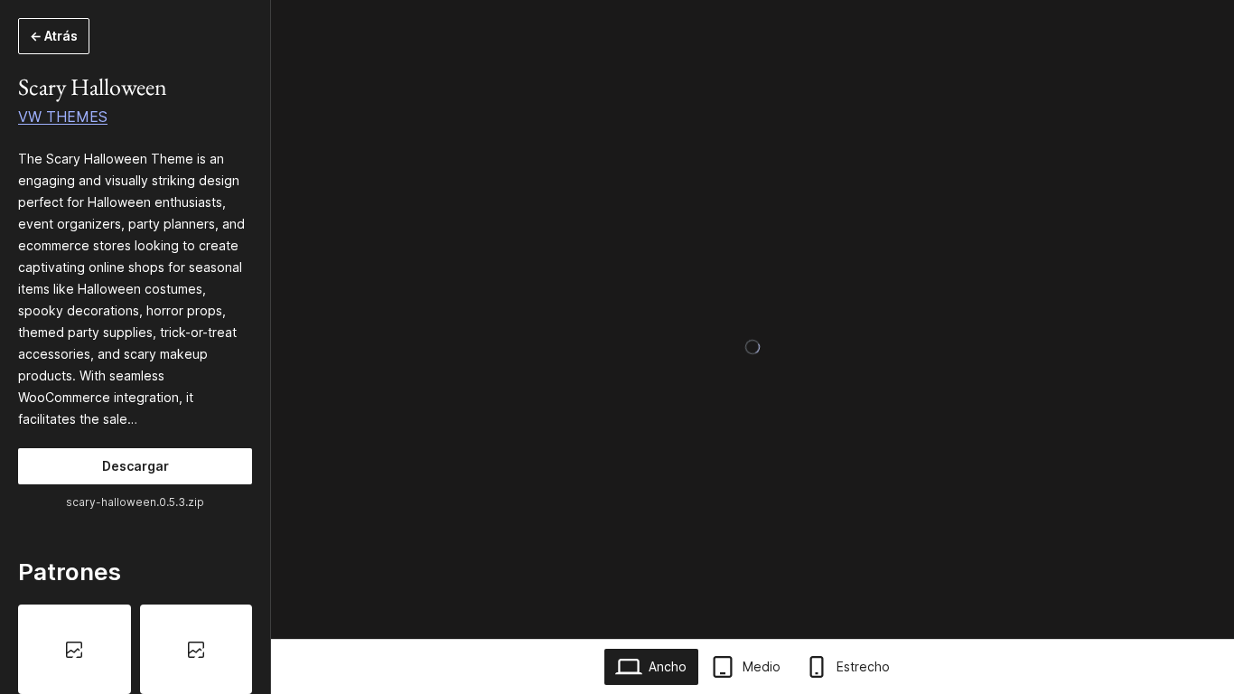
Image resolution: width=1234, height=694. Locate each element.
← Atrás (54, 35)
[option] (74, 649)
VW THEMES (63, 117)
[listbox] (135, 649)
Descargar (135, 466)
